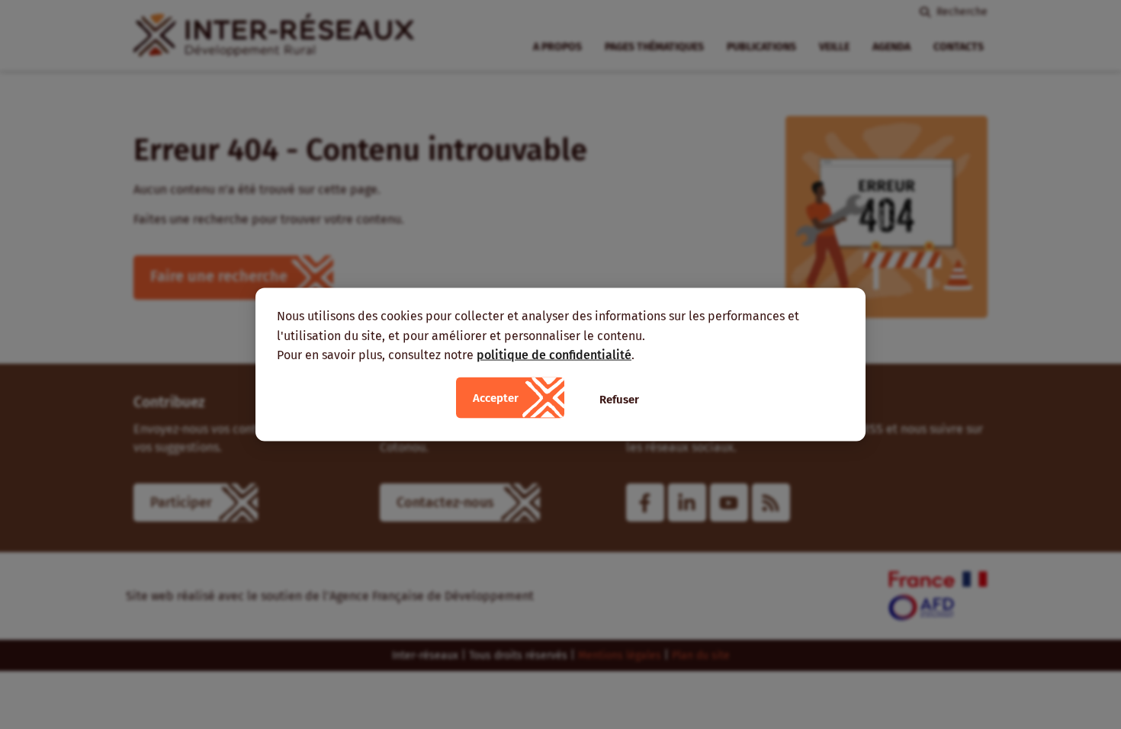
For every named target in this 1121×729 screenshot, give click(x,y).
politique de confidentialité (554, 355)
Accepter (496, 397)
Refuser (619, 399)
